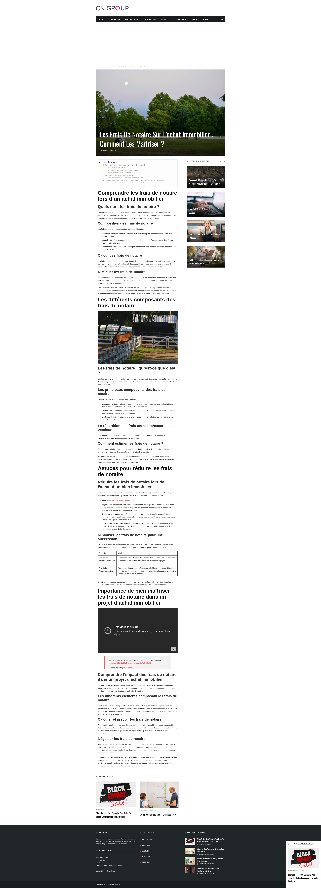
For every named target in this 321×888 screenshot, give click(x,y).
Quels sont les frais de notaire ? (116, 167)
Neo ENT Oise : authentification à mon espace (205, 210)
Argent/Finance (132, 19)
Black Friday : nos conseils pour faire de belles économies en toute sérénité (303, 878)
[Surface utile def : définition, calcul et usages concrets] (190, 861)
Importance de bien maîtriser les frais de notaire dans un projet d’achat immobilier (134, 180)
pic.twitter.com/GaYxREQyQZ (139, 663)
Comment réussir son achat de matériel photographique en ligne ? (204, 181)
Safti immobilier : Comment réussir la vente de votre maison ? (205, 261)
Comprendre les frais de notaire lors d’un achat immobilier (125, 165)
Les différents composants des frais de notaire (121, 170)
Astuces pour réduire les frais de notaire (119, 175)
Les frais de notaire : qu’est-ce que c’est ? (119, 172)
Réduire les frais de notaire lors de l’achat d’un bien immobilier (125, 177)
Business (115, 19)
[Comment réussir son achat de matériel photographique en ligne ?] (206, 177)
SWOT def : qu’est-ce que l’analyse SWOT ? (159, 814)
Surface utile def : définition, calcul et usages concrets (210, 859)
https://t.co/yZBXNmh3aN (117, 663)
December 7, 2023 (130, 668)
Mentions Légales (103, 857)
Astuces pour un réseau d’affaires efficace (204, 236)
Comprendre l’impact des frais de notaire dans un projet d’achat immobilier (129, 183)
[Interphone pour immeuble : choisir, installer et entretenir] (190, 870)
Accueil (102, 19)
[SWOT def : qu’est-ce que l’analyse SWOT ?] (159, 795)
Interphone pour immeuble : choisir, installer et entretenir (208, 869)
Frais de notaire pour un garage (125, 500)
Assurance (181, 19)
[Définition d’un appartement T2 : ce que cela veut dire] (190, 851)
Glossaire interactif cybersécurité (109, 866)
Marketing (150, 19)
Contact (206, 19)
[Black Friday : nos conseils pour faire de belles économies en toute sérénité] (303, 858)
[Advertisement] (160, 39)
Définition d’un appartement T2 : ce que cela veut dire (210, 850)
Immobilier (166, 19)
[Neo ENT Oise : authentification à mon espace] (206, 204)
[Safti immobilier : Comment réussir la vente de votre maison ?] (206, 256)
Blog (194, 19)
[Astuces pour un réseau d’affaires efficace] (206, 231)
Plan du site (100, 860)
